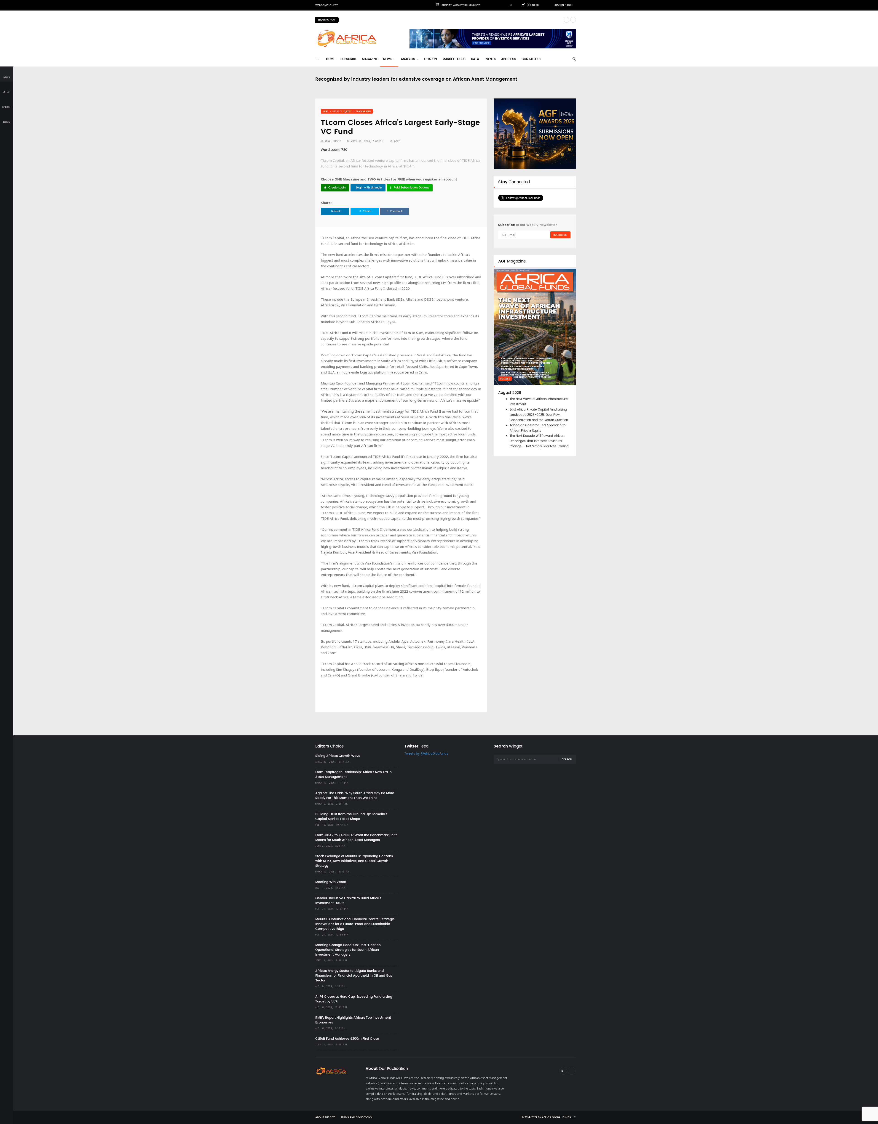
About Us (508, 59)
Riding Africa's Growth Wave (364, 19)
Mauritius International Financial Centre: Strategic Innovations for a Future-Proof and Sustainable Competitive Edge (355, 924)
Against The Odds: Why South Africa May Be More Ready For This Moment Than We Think (354, 795)
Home (330, 59)
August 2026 (509, 393)
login (6, 122)
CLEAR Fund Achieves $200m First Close (347, 1038)
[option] (451, 20)
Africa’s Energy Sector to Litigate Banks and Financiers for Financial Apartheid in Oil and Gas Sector (353, 975)
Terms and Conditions (356, 1117)
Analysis (408, 59)
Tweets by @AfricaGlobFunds (426, 753)
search (6, 107)
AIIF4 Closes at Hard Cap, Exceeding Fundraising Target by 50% (353, 999)
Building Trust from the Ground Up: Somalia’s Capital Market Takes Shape (351, 816)
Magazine (369, 59)
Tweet (367, 211)
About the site (325, 1117)
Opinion (430, 59)
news (6, 77)
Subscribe (348, 59)
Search (567, 759)
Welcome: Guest (326, 5)
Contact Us (531, 59)
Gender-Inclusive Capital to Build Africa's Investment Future (348, 901)
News (388, 59)
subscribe (560, 235)
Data (475, 59)
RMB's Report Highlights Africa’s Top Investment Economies (353, 1020)
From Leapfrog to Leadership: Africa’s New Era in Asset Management (353, 774)
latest (7, 92)
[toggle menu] (317, 59)
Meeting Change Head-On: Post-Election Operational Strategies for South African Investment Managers (348, 949)
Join (570, 5)
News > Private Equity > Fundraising (347, 111)
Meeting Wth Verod (330, 882)
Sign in (559, 5)
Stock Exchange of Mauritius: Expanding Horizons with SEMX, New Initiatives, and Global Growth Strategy (354, 861)
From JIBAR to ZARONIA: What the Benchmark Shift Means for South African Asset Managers (356, 837)
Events (490, 59)
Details (505, 378)
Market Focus (454, 59)
